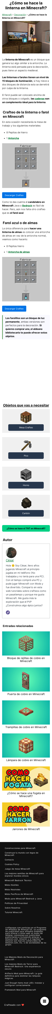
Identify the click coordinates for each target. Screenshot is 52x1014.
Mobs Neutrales (12, 889)
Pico (26, 455)
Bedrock (27, 205)
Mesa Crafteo (26, 427)
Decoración (20, 14)
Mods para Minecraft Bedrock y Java (23, 898)
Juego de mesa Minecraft (17, 869)
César (10, 560)
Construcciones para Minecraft (20, 848)
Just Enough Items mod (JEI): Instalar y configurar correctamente (24, 984)
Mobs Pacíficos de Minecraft (19, 894)
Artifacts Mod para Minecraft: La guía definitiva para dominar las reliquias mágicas (23, 975)
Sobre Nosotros (12, 908)
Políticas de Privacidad (16, 903)
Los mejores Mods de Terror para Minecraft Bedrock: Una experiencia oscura (23, 966)
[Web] (8, 612)
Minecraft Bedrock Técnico (18, 880)
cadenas (40, 98)
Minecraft (7, 14)
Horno (26, 485)
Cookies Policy (12, 864)
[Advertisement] (26, 371)
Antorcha (13, 138)
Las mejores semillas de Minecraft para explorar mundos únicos (24, 874)
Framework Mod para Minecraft (20, 990)
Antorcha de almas (19, 252)
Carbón (26, 513)
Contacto (9, 860)
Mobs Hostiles (12, 885)
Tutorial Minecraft (13, 912)
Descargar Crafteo (14, 195)
